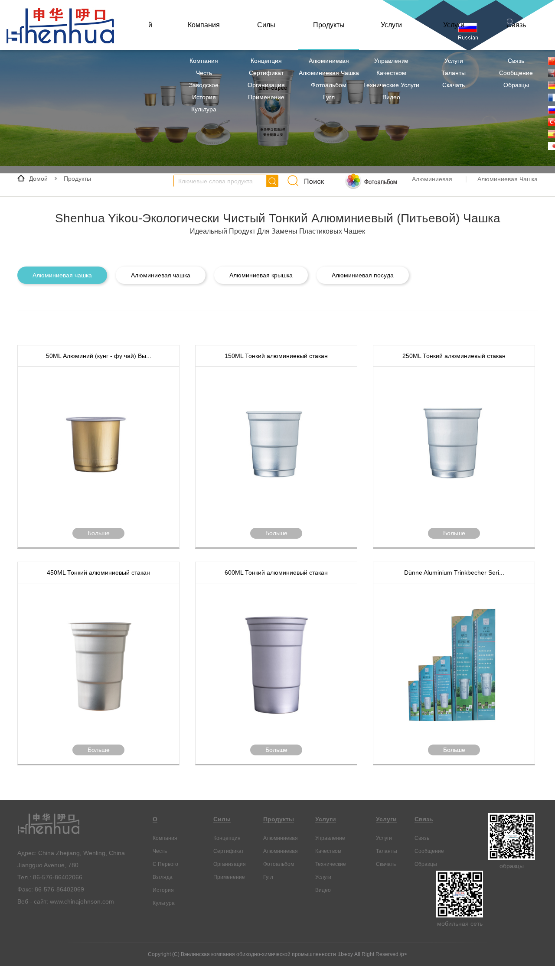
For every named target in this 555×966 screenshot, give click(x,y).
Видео (391, 97)
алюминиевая (329, 60)
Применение (266, 97)
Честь (204, 72)
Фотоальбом (328, 84)
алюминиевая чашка (329, 72)
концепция (266, 60)
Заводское (204, 84)
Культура (203, 109)
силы (266, 25)
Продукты (329, 25)
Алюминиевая (280, 851)
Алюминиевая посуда (363, 275)
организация (266, 84)
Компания (204, 25)
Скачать (453, 84)
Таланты (453, 72)
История (204, 97)
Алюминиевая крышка (261, 275)
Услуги (391, 25)
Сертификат (266, 72)
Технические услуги (391, 84)
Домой (38, 178)
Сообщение (516, 72)
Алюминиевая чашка (62, 275)
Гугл (329, 97)
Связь (516, 60)
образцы (516, 84)
